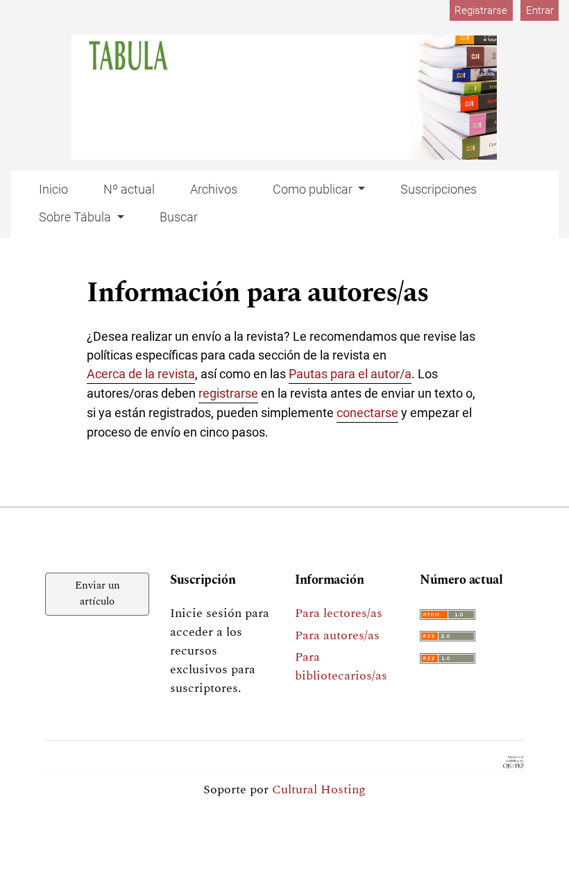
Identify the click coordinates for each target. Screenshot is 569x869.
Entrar (540, 10)
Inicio (53, 189)
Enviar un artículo (97, 593)
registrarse (228, 393)
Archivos (213, 189)
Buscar (179, 217)
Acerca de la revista (141, 373)
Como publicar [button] (314, 189)
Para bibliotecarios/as (341, 666)
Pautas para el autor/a (350, 373)
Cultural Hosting (319, 789)
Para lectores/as (338, 613)
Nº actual (129, 189)
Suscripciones (438, 189)
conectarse (367, 412)
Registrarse (481, 10)
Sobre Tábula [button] (76, 217)
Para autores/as (337, 635)
